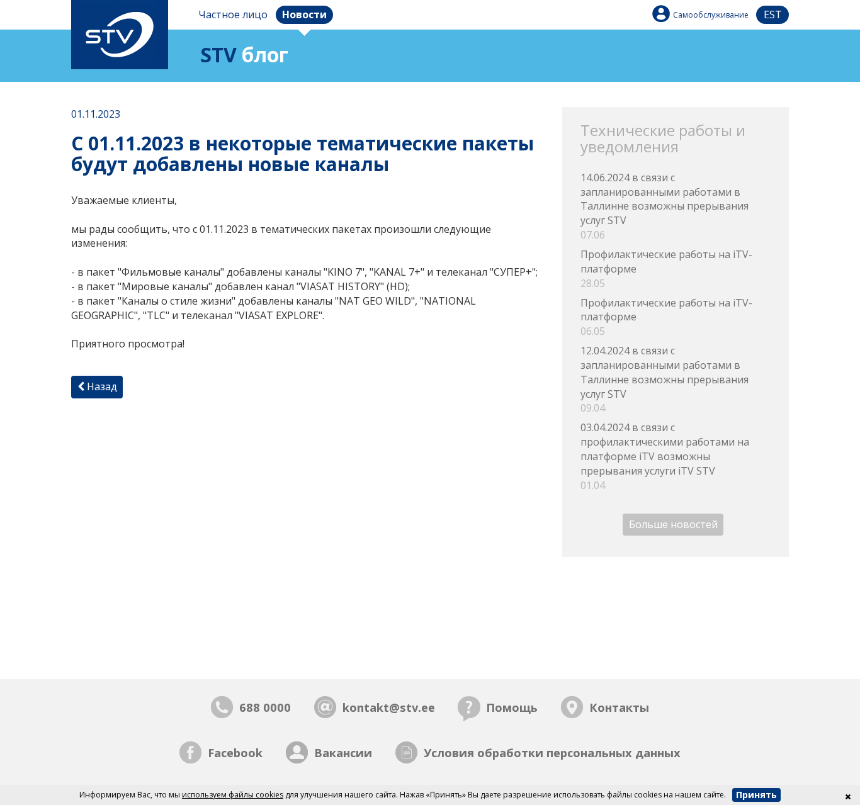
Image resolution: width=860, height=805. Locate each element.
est (773, 14)
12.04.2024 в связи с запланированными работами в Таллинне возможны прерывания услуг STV (664, 379)
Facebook (235, 752)
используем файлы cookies (232, 794)
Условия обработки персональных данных (552, 752)
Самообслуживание (711, 14)
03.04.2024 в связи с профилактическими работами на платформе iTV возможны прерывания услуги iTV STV (664, 456)
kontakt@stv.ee (388, 707)
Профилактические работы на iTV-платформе (666, 268)
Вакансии (343, 752)
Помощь (512, 707)
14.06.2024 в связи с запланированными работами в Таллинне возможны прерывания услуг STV (664, 206)
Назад (100, 386)
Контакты (619, 707)
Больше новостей (673, 525)
